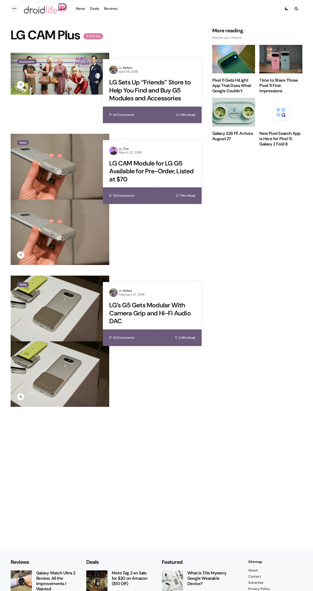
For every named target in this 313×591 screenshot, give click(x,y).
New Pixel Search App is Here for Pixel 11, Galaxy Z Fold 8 (279, 139)
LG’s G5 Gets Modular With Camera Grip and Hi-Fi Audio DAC (150, 313)
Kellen (127, 68)
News (23, 142)
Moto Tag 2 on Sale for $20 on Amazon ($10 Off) (129, 578)
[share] (20, 84)
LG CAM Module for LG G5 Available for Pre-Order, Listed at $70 (151, 171)
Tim (126, 149)
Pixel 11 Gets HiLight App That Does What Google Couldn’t (231, 86)
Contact (254, 576)
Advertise (255, 582)
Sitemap (255, 562)
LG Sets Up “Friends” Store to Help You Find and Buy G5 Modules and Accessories (150, 90)
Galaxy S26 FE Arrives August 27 (232, 136)
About (253, 570)
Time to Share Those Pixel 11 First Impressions (278, 86)
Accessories (27, 61)
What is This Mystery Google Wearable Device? (206, 578)
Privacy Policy (259, 589)
